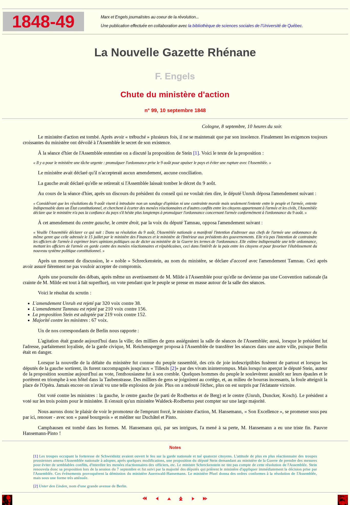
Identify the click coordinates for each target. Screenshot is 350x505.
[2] (173, 368)
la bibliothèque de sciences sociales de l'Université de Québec (245, 26)
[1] (196, 153)
